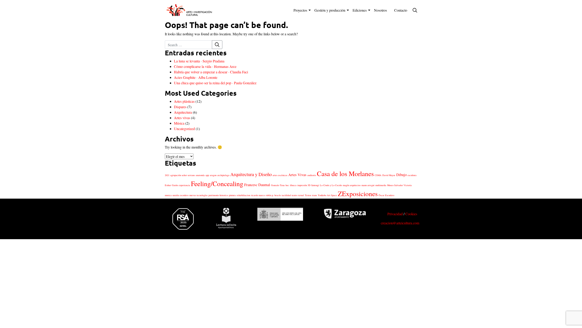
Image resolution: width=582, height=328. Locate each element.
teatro (294, 195)
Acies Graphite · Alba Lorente (195, 77)
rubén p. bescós (273, 195)
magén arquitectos (352, 185)
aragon (213, 175)
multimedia (380, 185)
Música (179, 123)
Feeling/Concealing (217, 183)
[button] (414, 10)
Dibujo (401, 174)
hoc (287, 185)
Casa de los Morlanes (345, 173)
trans (314, 195)
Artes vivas (182, 117)
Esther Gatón (171, 185)
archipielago (223, 175)
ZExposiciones (358, 193)
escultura (412, 175)
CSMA (378, 175)
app (207, 175)
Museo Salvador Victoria (399, 185)
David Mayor (388, 175)
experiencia (184, 185)
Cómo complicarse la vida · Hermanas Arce (205, 66)
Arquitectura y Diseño (251, 174)
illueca (293, 185)
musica (168, 195)
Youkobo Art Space (327, 195)
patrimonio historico (218, 195)
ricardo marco (258, 195)
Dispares (180, 106)
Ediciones (360, 10)
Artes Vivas (297, 174)
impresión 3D (304, 185)
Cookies (411, 213)
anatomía (200, 175)
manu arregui (367, 185)
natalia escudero (180, 195)
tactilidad (286, 195)
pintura (232, 195)
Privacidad (395, 213)
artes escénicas (280, 175)
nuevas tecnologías (198, 195)
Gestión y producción (329, 10)
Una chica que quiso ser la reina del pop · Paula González (215, 82)
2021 (167, 175)
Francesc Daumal (257, 184)
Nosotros (380, 10)
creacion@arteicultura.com (400, 222)
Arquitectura (183, 112)
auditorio (311, 175)
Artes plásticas (184, 101)
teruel (301, 195)
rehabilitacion (243, 195)
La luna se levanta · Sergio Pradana (199, 61)
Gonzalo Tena (278, 185)
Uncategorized (184, 128)
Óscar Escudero (386, 195)
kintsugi (315, 185)
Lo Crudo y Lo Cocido (331, 185)
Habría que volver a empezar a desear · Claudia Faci (211, 71)
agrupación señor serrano (182, 175)
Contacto (400, 10)
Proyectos (300, 10)
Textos (308, 195)
